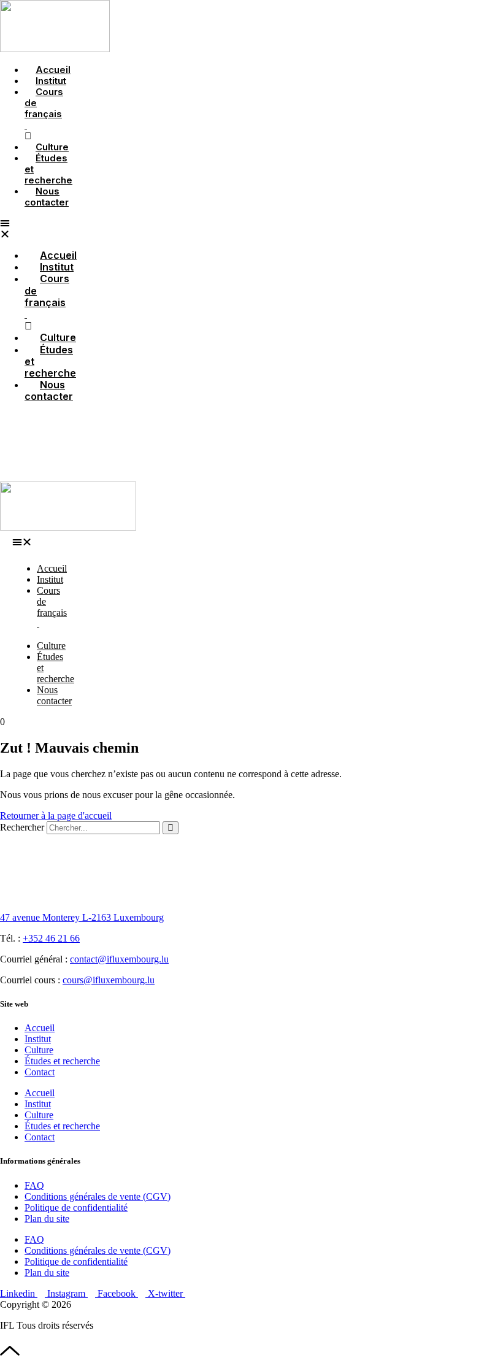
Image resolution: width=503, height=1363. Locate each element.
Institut (38, 1039)
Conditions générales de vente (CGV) (98, 1196)
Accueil (40, 1028)
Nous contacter (47, 196)
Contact (40, 1072)
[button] (25, 542)
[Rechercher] (171, 827)
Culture (39, 1050)
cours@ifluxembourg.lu (109, 980)
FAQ (34, 1185)
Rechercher (23, 827)
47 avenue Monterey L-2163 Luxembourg (82, 917)
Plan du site (47, 1218)
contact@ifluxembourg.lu (119, 959)
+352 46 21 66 (51, 938)
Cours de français (44, 108)
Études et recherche (48, 169)
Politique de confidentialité (76, 1207)
